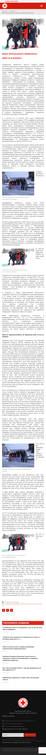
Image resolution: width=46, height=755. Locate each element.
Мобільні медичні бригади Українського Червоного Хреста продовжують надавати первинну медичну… (20, 658)
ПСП (32, 604)
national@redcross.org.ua (17, 726)
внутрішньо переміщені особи (14, 604)
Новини (16, 602)
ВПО (26, 604)
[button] (42, 6)
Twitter (7, 610)
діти (29, 604)
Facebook (3, 610)
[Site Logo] (5, 6)
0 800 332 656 (11, 1)
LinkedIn (11, 610)
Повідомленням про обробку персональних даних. (16, 742)
